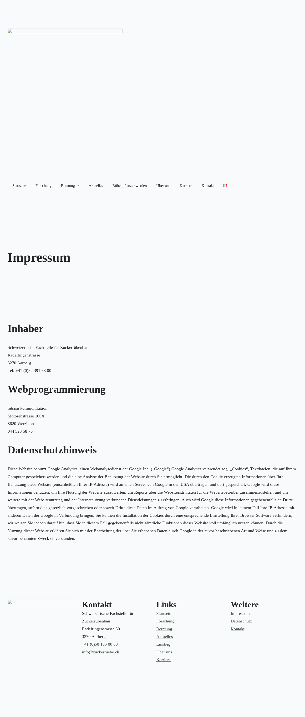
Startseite (19, 186)
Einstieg (163, 644)
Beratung (68, 186)
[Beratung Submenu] (79, 185)
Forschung (43, 186)
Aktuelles (96, 186)
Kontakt (208, 186)
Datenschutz (241, 621)
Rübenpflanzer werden (129, 186)
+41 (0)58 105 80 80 (100, 644)
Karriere (186, 186)
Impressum (240, 613)
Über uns (163, 186)
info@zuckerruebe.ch (100, 652)
